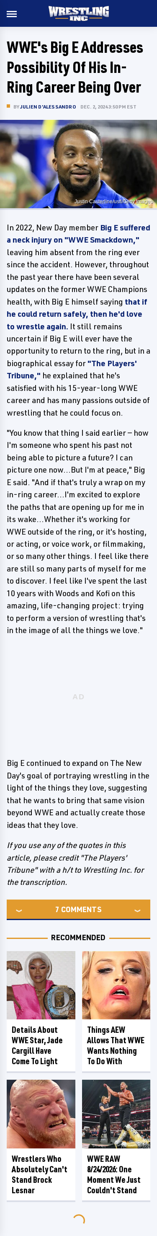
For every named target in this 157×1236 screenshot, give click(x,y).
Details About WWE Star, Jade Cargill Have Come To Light (37, 1045)
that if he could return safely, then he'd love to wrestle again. (77, 314)
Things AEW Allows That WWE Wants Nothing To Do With (115, 1045)
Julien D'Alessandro (48, 106)
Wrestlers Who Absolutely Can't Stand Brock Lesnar (39, 1174)
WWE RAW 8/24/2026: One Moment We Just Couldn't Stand (114, 1174)
